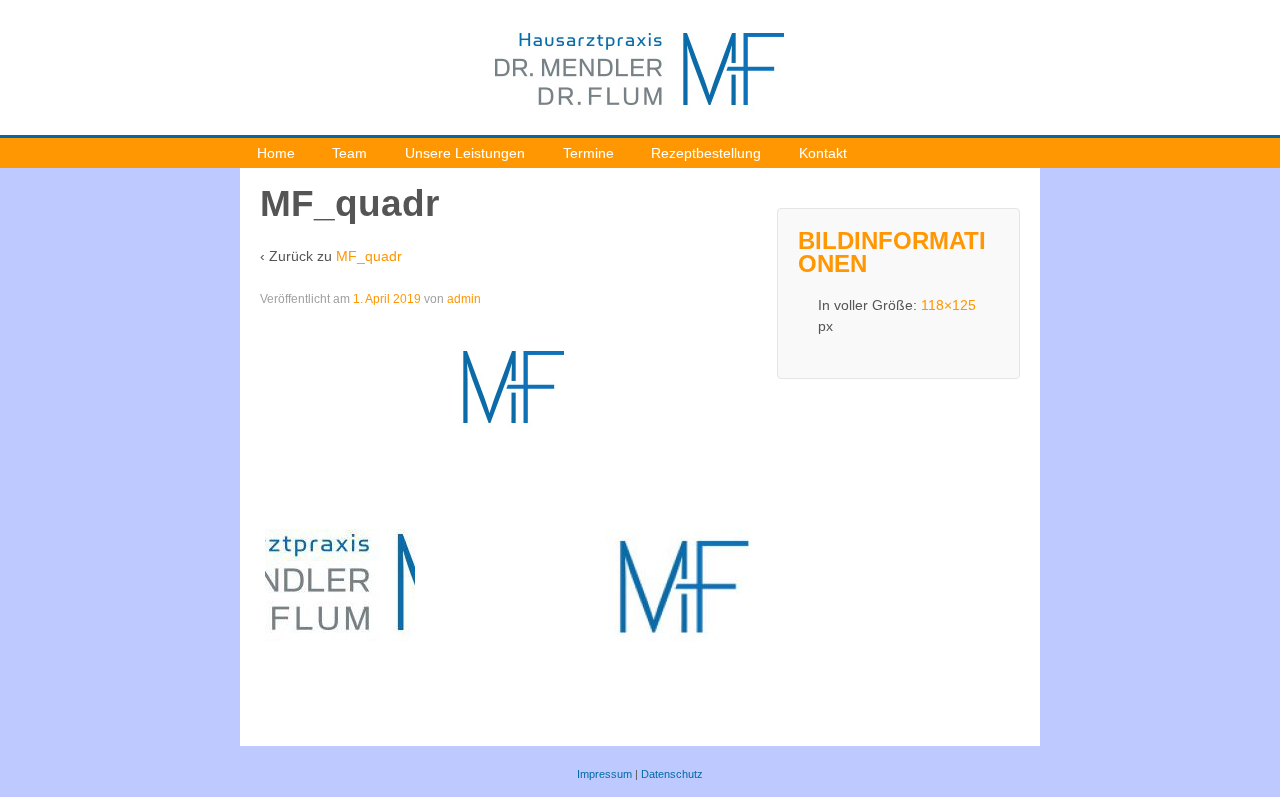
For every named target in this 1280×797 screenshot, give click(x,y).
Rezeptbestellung (706, 153)
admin (464, 299)
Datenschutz (672, 774)
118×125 (948, 305)
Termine (588, 153)
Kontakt (823, 153)
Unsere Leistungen (465, 153)
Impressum (604, 774)
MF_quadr (369, 256)
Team (349, 153)
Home (276, 153)
